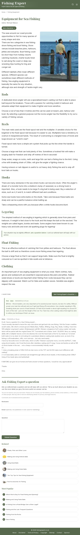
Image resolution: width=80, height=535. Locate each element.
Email (20, 409)
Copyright (44, 532)
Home (3, 12)
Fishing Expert (14, 3)
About (14, 532)
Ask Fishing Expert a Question (64, 294)
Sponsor (67, 532)
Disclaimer (22, 532)
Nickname (5, 401)
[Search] (72, 5)
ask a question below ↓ (39, 233)
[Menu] (76, 4)
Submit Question (11, 437)
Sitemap (51, 532)
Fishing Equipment (13, 12)
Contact (59, 532)
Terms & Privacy (33, 532)
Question (5, 418)
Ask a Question (8, 28)
